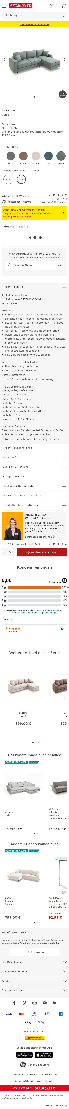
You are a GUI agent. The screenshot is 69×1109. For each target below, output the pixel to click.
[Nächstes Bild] (64, 59)
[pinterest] (24, 1003)
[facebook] (14, 1003)
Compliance (17, 1074)
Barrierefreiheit (44, 1081)
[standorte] (52, 6)
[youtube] (45, 1003)
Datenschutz (51, 1074)
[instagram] (34, 1003)
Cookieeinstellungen (24, 1081)
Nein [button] (8, 179)
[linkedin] (55, 1003)
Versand (61, 201)
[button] (10, 158)
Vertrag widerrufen (55, 1105)
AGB (41, 1074)
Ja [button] (21, 179)
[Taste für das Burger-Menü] (4, 6)
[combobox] (8, 552)
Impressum (31, 1074)
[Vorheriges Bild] (4, 59)
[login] (58, 6)
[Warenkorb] (64, 6)
